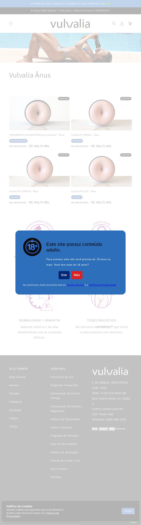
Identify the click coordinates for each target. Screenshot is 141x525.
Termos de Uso (76, 285)
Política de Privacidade (103, 285)
